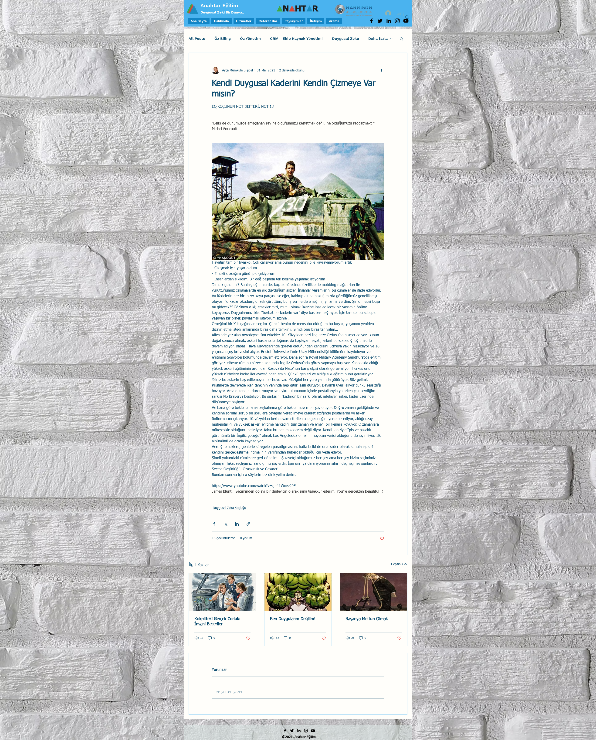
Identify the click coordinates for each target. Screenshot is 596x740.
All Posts (197, 38)
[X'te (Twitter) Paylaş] (225, 524)
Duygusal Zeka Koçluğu (229, 508)
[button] (401, 38)
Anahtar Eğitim (219, 5)
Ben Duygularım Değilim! (292, 619)
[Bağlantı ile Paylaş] (248, 524)
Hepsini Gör (399, 564)
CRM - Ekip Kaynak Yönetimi (296, 38)
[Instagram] (397, 21)
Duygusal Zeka (345, 38)
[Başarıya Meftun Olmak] (373, 592)
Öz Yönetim (250, 38)
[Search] (407, 17)
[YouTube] (313, 730)
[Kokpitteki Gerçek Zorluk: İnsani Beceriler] (222, 592)
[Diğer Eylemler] (381, 70)
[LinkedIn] (389, 21)
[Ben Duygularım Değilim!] (298, 592)
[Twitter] (380, 21)
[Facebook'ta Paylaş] (214, 524)
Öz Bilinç (222, 38)
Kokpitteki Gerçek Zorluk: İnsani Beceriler (217, 621)
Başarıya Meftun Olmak (366, 619)
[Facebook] (371, 21)
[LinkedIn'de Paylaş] (237, 524)
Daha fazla (378, 38)
